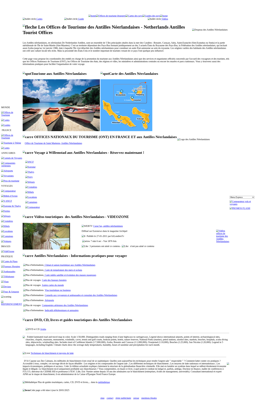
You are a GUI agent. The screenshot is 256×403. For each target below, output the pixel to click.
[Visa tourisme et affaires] (5, 281)
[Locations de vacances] (7, 231)
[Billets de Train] (29, 162)
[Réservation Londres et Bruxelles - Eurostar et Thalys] (11, 206)
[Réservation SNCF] (6, 201)
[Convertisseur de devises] (6, 286)
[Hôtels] (5, 226)
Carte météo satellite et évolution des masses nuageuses (70, 275)
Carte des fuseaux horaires (54, 280)
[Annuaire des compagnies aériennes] (11, 165)
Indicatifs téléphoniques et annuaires (62, 310)
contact (110, 398)
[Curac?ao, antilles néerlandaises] (46, 248)
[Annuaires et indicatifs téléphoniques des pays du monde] (7, 276)
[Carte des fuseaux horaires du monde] (10, 266)
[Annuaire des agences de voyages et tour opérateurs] (7, 176)
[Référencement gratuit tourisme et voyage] (11, 304)
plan (102, 398)
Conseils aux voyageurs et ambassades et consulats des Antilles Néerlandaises (81, 295)
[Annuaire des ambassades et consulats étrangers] (8, 271)
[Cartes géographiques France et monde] (9, 261)
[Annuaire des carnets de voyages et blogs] (11, 158)
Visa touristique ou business (58, 290)
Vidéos (164, 19)
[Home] (92, 16)
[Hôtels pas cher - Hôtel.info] (29, 192)
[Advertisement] (128, 8)
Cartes (39, 19)
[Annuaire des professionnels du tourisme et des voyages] (10, 181)
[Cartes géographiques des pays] (5, 120)
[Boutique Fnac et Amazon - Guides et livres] (10, 291)
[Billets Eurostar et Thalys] (30, 167)
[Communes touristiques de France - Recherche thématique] (11, 143)
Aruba (43, 329)
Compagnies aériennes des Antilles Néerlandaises (65, 305)
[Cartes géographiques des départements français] (5, 148)
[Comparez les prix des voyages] (32, 207)
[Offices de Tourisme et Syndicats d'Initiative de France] (11, 138)
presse (136, 398)
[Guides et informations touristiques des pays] (5, 125)
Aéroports (49, 300)
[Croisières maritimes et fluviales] (7, 221)
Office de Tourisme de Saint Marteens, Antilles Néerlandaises (53, 143)
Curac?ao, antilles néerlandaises (108, 226)
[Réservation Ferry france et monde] (5, 211)
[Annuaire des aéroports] (7, 170)
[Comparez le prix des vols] (242, 204)
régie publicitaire (123, 398)
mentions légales (149, 398)
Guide (80, 19)
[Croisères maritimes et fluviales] (31, 187)
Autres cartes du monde (53, 285)
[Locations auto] (6, 241)
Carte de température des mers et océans (63, 270)
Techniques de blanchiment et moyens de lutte (52, 353)
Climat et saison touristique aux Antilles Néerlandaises (69, 265)
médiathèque (104, 382)
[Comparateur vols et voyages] (8, 191)
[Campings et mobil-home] (7, 236)
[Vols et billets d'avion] (9, 196)
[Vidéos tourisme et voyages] (7, 251)
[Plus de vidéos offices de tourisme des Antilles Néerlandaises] (222, 241)
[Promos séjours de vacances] (6, 216)
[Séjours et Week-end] (30, 182)
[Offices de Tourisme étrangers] (11, 115)
